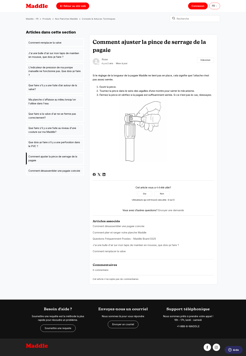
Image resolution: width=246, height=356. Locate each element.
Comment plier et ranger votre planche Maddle (119, 232)
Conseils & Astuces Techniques (98, 18)
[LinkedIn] (103, 174)
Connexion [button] (197, 6)
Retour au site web (75, 6)
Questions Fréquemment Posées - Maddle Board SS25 (124, 238)
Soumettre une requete (58, 328)
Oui (144, 193)
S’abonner (205, 60)
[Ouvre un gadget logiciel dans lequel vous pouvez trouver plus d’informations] (233, 350)
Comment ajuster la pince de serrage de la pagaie (52, 158)
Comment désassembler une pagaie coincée (54, 170)
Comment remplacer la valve (44, 42)
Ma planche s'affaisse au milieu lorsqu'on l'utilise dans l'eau (52, 101)
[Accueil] (37, 347)
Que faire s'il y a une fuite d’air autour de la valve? (52, 87)
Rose (105, 59)
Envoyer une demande (171, 210)
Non (162, 193)
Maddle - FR (32, 18)
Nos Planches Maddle (66, 18)
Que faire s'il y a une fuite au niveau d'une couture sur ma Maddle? (52, 129)
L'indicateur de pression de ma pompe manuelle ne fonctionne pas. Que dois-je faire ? (54, 71)
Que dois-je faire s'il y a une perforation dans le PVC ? (54, 144)
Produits (47, 18)
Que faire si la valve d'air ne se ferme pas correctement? (52, 115)
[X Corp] (99, 174)
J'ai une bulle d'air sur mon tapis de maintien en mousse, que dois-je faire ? (53, 55)
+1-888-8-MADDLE (188, 326)
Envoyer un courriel (123, 324)
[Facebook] (94, 174)
